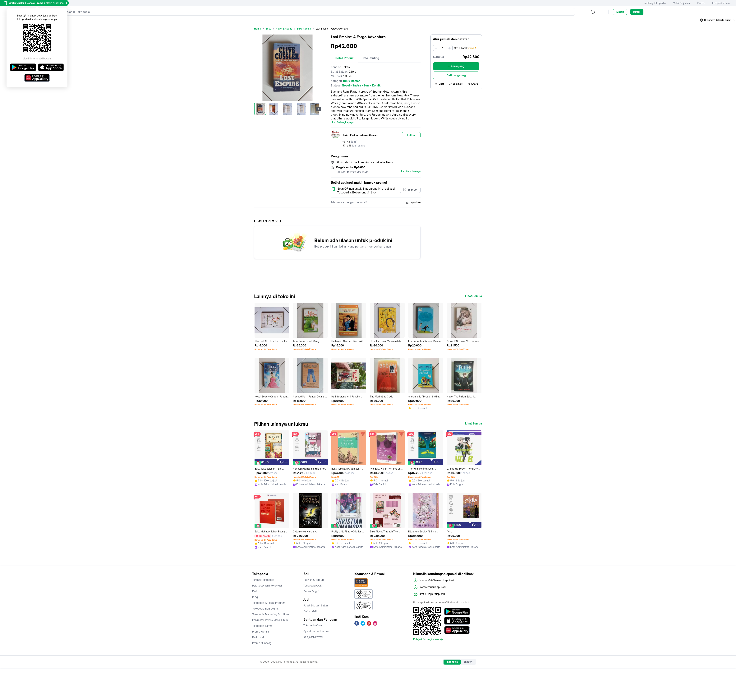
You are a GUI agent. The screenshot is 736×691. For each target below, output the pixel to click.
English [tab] (468, 661)
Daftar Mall (310, 611)
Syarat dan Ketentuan (316, 631)
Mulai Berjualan (681, 3)
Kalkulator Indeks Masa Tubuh (270, 620)
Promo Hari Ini (260, 631)
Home (257, 28)
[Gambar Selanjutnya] (318, 109)
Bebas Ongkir (311, 591)
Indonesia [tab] (452, 661)
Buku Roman (304, 28)
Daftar (636, 11)
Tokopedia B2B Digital (265, 608)
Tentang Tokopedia (655, 3)
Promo (701, 3)
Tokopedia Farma (262, 625)
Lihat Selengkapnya (342, 122)
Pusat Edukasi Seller (315, 605)
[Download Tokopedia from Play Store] (457, 611)
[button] (718, 20)
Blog (255, 597)
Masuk (620, 11)
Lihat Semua (473, 296)
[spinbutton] (442, 48)
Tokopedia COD (312, 585)
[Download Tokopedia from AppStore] (457, 621)
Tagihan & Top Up (313, 579)
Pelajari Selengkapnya (426, 639)
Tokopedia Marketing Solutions (270, 614)
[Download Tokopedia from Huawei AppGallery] (457, 630)
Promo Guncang (261, 643)
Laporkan (415, 202)
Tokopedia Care (721, 3)
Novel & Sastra (284, 28)
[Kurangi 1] (436, 48)
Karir (255, 591)
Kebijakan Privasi (313, 636)
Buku (268, 28)
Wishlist (457, 83)
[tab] (344, 58)
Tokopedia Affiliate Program (268, 602)
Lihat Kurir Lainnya (410, 171)
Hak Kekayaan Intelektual (267, 585)
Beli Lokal (258, 637)
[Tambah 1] (449, 48)
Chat (441, 83)
